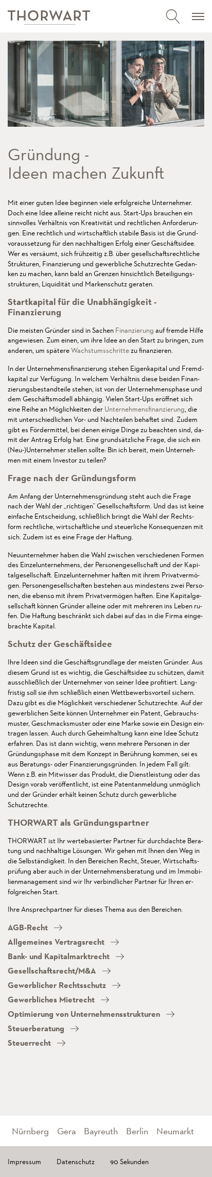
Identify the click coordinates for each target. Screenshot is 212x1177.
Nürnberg (30, 1131)
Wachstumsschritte (100, 350)
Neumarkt (175, 1131)
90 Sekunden (129, 1161)
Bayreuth (101, 1131)
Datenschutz (76, 1161)
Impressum (24, 1161)
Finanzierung (134, 330)
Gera (66, 1131)
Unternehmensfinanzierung (144, 409)
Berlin (137, 1131)
